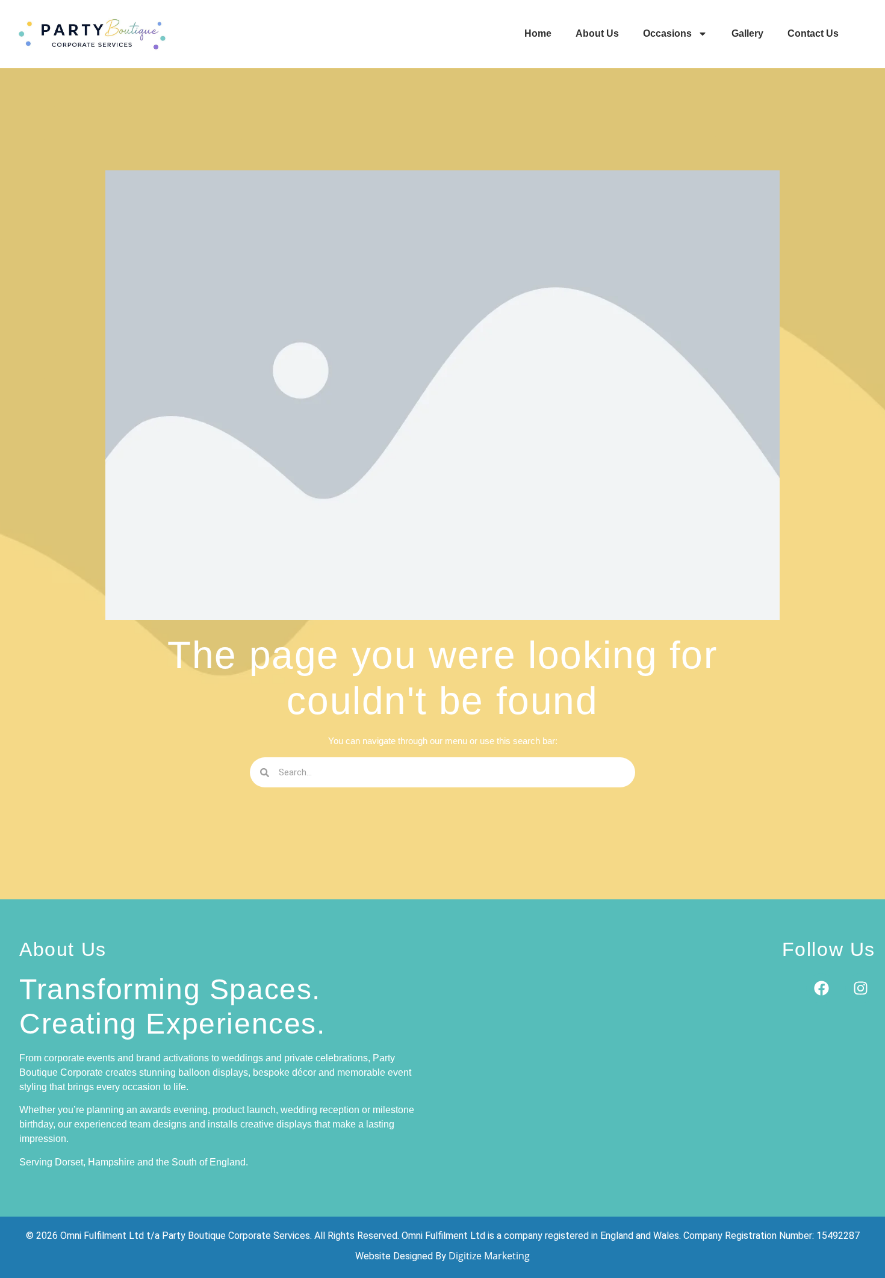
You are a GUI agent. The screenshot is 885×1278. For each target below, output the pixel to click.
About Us (597, 33)
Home (537, 33)
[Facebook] (821, 988)
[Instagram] (860, 988)
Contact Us (813, 33)
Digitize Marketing (489, 1255)
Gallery (747, 33)
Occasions (667, 33)
